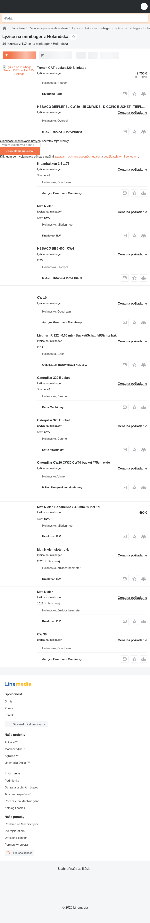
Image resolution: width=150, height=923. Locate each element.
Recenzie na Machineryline (22, 801)
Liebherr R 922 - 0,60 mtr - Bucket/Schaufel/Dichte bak (77, 335)
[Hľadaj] (144, 18)
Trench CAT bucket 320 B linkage (61, 67)
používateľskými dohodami (121, 156)
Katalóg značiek (15, 808)
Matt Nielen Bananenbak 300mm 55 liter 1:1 (69, 507)
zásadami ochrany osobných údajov (77, 156)
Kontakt (9, 715)
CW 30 (42, 634)
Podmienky (12, 780)
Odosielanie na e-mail (19, 150)
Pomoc (9, 708)
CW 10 (42, 297)
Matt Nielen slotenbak (53, 549)
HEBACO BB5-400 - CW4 (55, 248)
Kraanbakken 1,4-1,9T (53, 163)
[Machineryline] (4, 28)
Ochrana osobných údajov (21, 787)
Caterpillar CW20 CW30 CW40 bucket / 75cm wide (73, 462)
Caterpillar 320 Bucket (53, 377)
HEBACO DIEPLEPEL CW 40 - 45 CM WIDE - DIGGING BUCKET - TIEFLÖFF (92, 106)
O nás (8, 701)
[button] (144, 6)
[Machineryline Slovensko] (27, 6)
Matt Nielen (45, 206)
